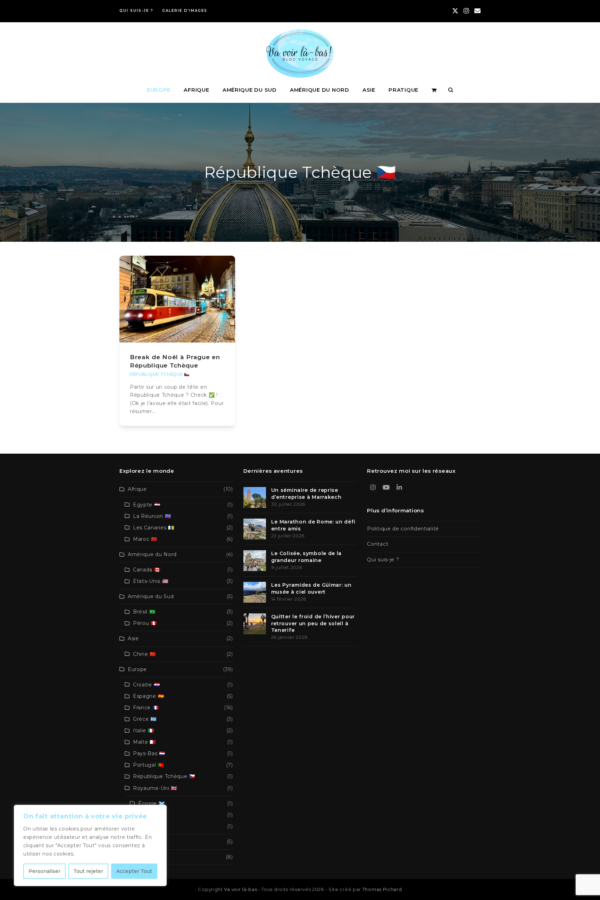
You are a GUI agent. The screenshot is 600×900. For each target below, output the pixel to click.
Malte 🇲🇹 (144, 742)
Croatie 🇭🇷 (146, 685)
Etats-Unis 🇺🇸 (150, 581)
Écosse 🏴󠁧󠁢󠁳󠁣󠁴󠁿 (151, 803)
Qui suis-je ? (383, 559)
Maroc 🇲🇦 (145, 539)
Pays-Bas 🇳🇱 (149, 753)
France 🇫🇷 (146, 707)
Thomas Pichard (382, 889)
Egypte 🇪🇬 (146, 505)
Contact (377, 544)
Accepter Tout (134, 871)
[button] (434, 90)
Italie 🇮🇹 (143, 730)
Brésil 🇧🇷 (144, 612)
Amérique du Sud (151, 596)
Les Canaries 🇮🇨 (153, 528)
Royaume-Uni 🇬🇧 (155, 788)
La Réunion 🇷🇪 (152, 516)
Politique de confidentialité (403, 529)
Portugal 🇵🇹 (148, 765)
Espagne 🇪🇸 (148, 696)
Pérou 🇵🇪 (145, 623)
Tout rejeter (88, 871)
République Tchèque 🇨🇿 (160, 374)
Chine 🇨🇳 (144, 654)
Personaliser (44, 871)
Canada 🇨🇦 (146, 570)
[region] (90, 845)
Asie (133, 638)
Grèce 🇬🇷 (145, 719)
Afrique (137, 489)
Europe (137, 669)
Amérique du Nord (152, 554)
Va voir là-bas (240, 889)
